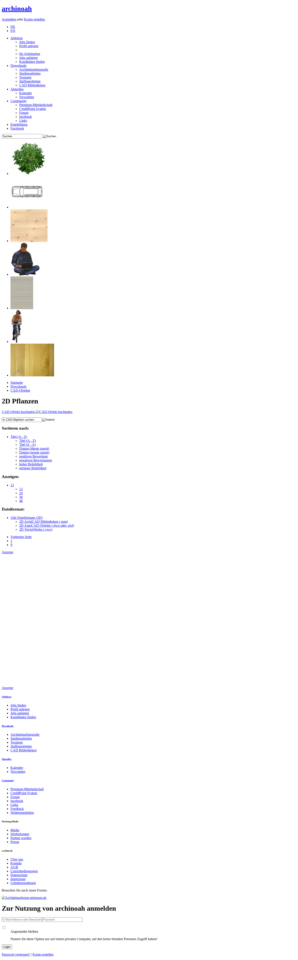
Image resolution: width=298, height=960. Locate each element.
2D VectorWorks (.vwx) (35, 529)
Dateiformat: (13, 509)
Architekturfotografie (33, 69)
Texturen (25, 77)
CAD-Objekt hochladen (19, 412)
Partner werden (20, 838)
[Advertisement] (19, 619)
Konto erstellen (34, 19)
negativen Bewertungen (35, 460)
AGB (14, 867)
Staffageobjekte (30, 81)
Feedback (17, 809)
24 (21, 493)
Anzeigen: (10, 476)
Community (18, 101)
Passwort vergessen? (16, 954)
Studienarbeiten (30, 73)
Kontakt (16, 863)
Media (14, 830)
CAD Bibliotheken (32, 85)
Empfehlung (18, 124)
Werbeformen (19, 834)
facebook (25, 116)
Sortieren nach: (15, 428)
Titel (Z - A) (27, 444)
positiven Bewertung (33, 456)
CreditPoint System (32, 109)
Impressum (18, 879)
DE (12, 27)
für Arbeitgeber (29, 54)
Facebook (17, 128)
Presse (14, 842)
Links (23, 120)
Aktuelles (17, 89)
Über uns (16, 859)
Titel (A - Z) (18, 437)
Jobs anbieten (28, 58)
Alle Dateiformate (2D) (26, 517)
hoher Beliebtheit (31, 464)
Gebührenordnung (23, 883)
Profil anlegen (28, 46)
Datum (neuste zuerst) (34, 452)
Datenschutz (18, 875)
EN (12, 31)
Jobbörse (16, 38)
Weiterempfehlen (22, 812)
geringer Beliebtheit (32, 468)
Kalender (25, 93)
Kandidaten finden (32, 61)
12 (12, 485)
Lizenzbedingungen (24, 871)
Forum (23, 113)
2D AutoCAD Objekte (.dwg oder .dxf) (46, 525)
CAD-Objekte (20, 390)
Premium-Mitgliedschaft (35, 105)
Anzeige (7, 552)
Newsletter (26, 97)
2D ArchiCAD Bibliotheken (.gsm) (43, 521)
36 (21, 497)
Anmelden (9, 19)
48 (21, 501)
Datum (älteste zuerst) (34, 448)
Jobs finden (27, 42)
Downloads (18, 65)
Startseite (16, 382)
